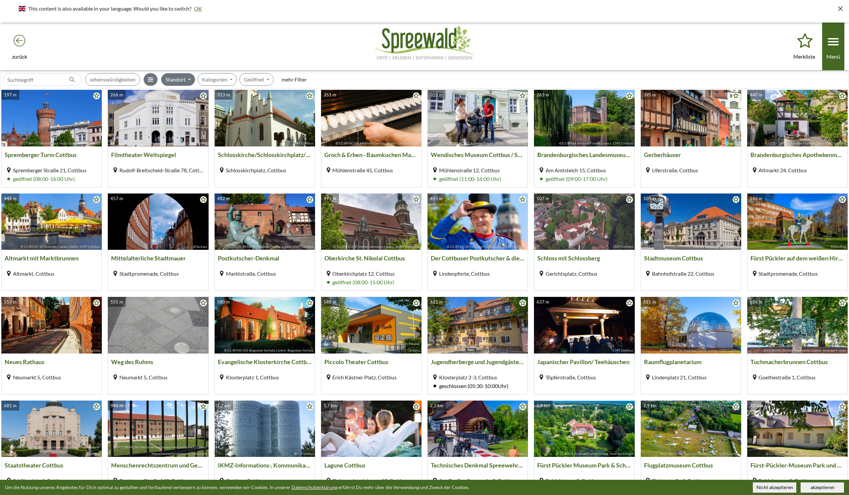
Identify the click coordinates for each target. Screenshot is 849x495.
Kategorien (215, 79)
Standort (176, 79)
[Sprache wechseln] (22, 8)
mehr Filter (294, 79)
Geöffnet (254, 79)
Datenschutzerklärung (314, 487)
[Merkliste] (805, 41)
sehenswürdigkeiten (113, 79)
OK (198, 8)
